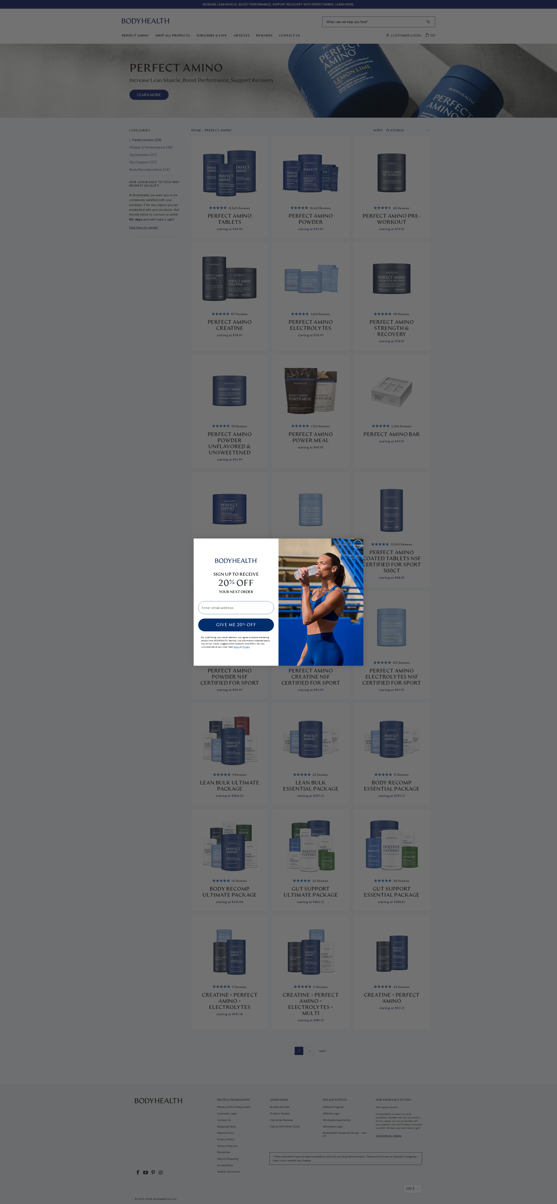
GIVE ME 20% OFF (236, 625)
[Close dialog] (358, 544)
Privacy (246, 646)
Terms (237, 646)
